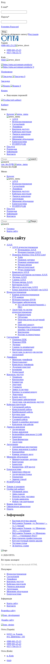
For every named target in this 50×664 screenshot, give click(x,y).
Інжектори (17, 464)
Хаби (20, 257)
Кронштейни (18, 452)
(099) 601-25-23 (14, 50)
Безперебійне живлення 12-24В (27, 434)
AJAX (15, 119)
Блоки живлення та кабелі (24, 449)
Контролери (23, 332)
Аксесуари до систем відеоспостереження (22, 310)
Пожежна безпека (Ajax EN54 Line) (29, 255)
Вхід (4, 32)
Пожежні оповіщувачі (28, 262)
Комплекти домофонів (22, 364)
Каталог (11, 114)
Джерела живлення (21, 134)
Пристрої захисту (26, 324)
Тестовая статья (19, 543)
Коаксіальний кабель (22, 409)
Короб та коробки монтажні (25, 422)
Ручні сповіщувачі (26, 270)
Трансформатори (20, 439)
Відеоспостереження (22, 121)
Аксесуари (17, 442)
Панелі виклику (19, 362)
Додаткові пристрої (21, 367)
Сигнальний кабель (21, 407)
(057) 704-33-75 (14, 52)
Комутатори (18, 462)
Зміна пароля (18, 494)
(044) (3, 60)
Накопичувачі (24, 314)
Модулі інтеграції (26, 267)
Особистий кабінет (16, 489)
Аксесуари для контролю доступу (28, 402)
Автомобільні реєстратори (24, 447)
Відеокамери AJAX (27, 250)
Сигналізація (18, 124)
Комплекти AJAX (20, 272)
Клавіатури (17, 382)
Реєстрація (33, 34)
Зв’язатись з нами (20, 546)
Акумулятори (18, 429)
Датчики (16, 344)
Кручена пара (18, 414)
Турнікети (17, 387)
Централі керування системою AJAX (30, 275)
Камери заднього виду (22, 454)
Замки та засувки (20, 389)
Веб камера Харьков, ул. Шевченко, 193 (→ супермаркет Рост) (29, 534)
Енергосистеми (19, 141)
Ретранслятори (25, 265)
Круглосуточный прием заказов (27, 541)
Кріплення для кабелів (22, 424)
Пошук (10, 509)
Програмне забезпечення (24, 302)
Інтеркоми (17, 369)
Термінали (17, 377)
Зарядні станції (19, 479)
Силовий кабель (20, 419)
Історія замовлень (20, 499)
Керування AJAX (20, 284)
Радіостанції (18, 372)
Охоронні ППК (19, 339)
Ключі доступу (19, 397)
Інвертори (17, 437)
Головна (10, 228)
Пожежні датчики (26, 260)
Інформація (12, 151)
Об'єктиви (23, 317)
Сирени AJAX (19, 279)
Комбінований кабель (22, 412)
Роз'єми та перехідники (29, 334)
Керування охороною (22, 349)
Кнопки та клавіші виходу (24, 392)
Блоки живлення (20, 432)
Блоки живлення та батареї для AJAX (30, 289)
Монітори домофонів (22, 359)
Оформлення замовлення (18, 506)
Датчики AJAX (19, 277)
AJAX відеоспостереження (25, 247)
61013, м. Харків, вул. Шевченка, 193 (16, 635)
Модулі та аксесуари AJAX (25, 287)
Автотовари (18, 136)
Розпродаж (12, 149)
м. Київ (10, 656)
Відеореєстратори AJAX (29, 252)
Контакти (11, 154)
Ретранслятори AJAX (22, 282)
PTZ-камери (18, 297)
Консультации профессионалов (27, 538)
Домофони (17, 126)
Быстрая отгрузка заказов (24, 521)
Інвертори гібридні (21, 472)
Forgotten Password (10, 27)
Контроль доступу (20, 129)
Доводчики (17, 394)
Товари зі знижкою (16, 486)
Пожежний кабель (21, 417)
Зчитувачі (16, 384)
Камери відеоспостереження (25, 294)
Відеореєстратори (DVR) (24, 299)
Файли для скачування (23, 501)
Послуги (11, 146)
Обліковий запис (20, 491)
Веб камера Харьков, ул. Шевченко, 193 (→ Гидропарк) (29, 529)
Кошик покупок (14, 504)
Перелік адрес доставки (23, 496)
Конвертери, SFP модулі (23, 467)
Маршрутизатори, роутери (24, 459)
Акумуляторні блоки (22, 474)
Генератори (17, 477)
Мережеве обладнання (22, 139)
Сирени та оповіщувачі (23, 347)
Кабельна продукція (21, 131)
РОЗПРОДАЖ (19, 144)
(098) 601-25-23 (8, 45)
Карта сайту (12, 231)
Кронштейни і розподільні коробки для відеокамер (30, 328)
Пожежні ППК (19, 342)
